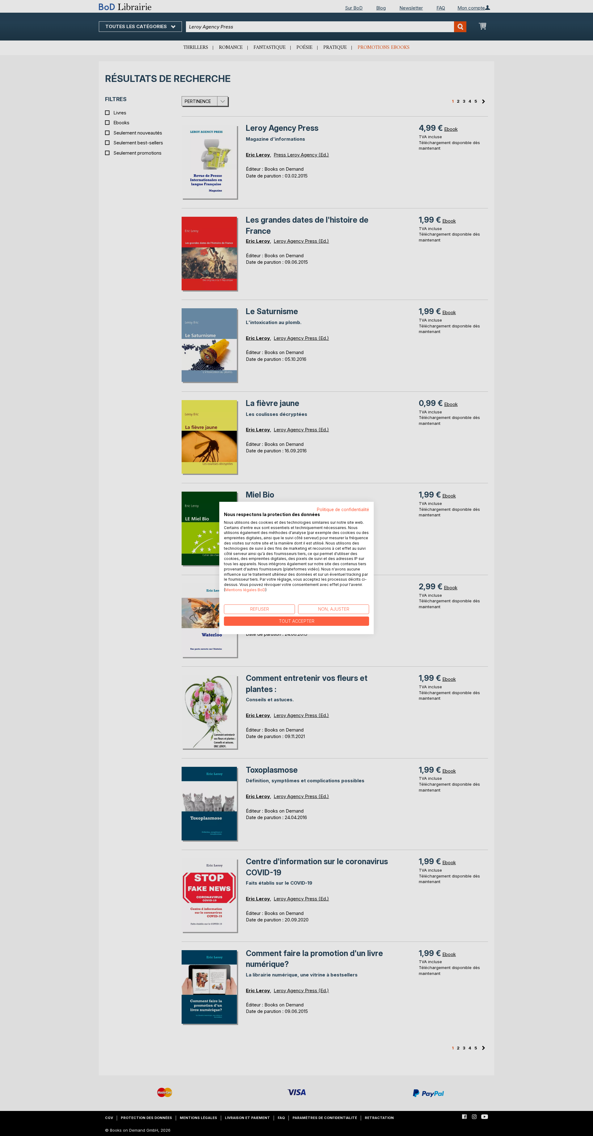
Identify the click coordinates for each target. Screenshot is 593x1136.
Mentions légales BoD (245, 589)
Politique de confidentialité (343, 509)
